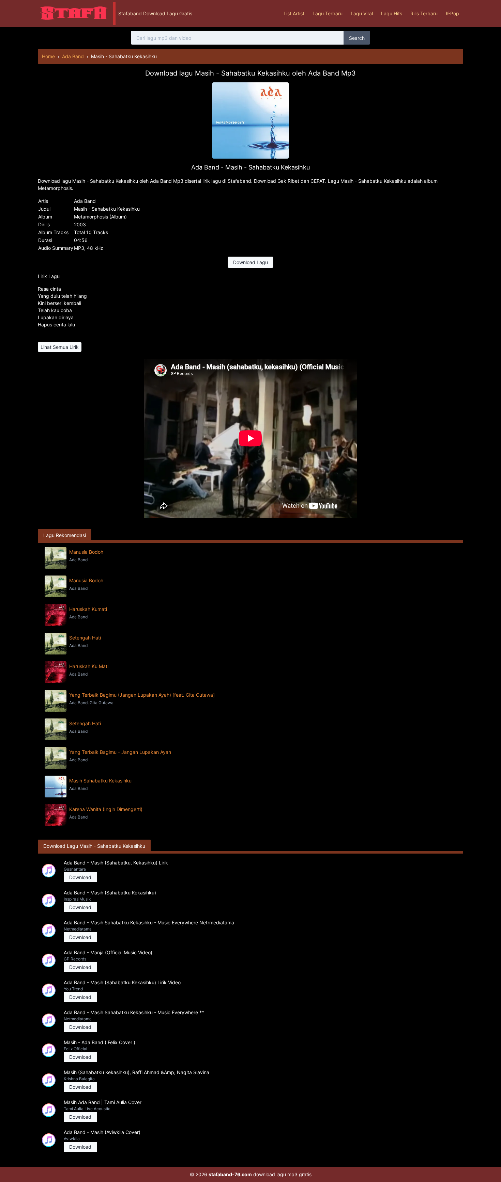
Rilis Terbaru (424, 13)
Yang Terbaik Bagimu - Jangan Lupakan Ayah (120, 752)
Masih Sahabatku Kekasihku (100, 780)
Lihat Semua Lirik (60, 347)
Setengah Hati (85, 638)
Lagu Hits (391, 13)
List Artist (294, 13)
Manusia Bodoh (86, 552)
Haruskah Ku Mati (88, 666)
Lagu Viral (362, 13)
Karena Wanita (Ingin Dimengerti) (105, 809)
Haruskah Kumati (88, 609)
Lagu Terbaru (328, 13)
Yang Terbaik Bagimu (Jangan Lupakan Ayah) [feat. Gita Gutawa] (142, 695)
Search (357, 38)
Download (80, 877)
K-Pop (452, 13)
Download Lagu (250, 262)
